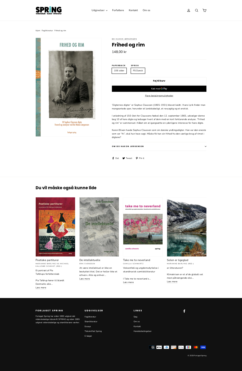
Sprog (135, 66)
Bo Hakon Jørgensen (124, 39)
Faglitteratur (47, 30)
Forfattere (118, 10)
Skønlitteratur (91, 321)
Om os (146, 10)
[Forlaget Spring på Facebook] (184, 311)
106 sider (119, 70)
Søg (135, 316)
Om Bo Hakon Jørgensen (128, 146)
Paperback (119, 66)
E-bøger (88, 336)
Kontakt (133, 10)
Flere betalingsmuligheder (159, 95)
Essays (88, 326)
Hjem (38, 30)
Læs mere (41, 287)
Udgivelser (98, 10)
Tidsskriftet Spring (93, 331)
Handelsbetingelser (143, 331)
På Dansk (138, 70)
